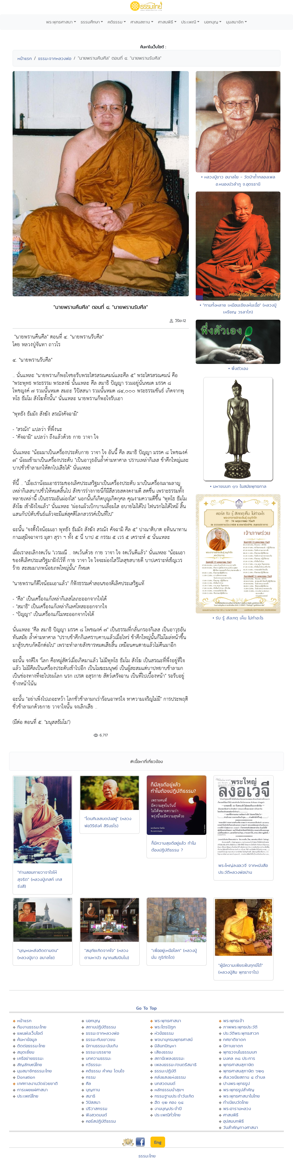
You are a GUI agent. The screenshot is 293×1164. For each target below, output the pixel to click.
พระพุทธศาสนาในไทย (241, 1096)
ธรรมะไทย (147, 1156)
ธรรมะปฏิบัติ (165, 1071)
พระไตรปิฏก (165, 1027)
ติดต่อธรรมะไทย (31, 1046)
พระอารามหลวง (237, 1108)
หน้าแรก (24, 58)
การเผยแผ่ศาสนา (32, 1090)
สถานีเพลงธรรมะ (170, 1058)
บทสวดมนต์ (165, 1083)
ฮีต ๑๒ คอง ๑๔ (169, 1102)
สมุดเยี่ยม (25, 1052)
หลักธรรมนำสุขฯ (169, 1090)
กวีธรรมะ (94, 1065)
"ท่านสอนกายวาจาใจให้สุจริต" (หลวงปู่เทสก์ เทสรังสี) (39, 879)
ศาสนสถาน (140, 22)
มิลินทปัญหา (165, 1046)
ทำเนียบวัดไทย (235, 1102)
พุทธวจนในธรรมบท (240, 1052)
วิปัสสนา (93, 1102)
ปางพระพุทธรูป (236, 1083)
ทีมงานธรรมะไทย (31, 1027)
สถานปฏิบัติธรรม (101, 1027)
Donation (26, 1077)
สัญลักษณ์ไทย (29, 1065)
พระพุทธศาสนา (59, 22)
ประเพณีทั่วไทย (168, 1115)
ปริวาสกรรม (96, 1108)
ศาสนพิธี (165, 22)
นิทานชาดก (233, 1046)
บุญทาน (93, 1090)
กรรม (91, 1077)
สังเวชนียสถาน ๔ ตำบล (244, 1077)
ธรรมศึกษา (90, 22)
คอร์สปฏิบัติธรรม (101, 1121)
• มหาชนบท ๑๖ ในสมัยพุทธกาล (238, 486)
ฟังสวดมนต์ (96, 1115)
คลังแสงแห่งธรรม (170, 1077)
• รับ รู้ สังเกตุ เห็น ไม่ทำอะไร (238, 618)
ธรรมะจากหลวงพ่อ (54, 58)
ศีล (88, 1083)
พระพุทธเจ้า (233, 1021)
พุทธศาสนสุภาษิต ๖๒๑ (243, 1071)
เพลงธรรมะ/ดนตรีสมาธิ (176, 1065)
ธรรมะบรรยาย (98, 1052)
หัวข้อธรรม (164, 1033)
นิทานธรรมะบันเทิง (102, 1046)
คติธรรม (115, 22)
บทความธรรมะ (98, 1058)
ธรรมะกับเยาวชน (100, 1039)
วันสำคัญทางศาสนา (240, 1127)
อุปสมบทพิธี (233, 1121)
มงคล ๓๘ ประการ (239, 1058)
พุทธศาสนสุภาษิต (238, 1065)
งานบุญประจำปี (168, 1108)
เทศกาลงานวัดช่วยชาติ (37, 1083)
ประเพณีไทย (27, 1096)
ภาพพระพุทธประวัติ (240, 1027)
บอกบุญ (211, 22)
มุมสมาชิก (234, 22)
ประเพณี (188, 22)
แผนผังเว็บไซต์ (30, 1033)
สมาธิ (90, 1096)
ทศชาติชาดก (234, 1039)
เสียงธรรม (164, 1052)
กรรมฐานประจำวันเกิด (174, 1096)
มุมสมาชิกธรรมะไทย (34, 1071)
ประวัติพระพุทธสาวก (241, 1033)
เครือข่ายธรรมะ (30, 1058)
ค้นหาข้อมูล (27, 1039)
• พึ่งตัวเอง (238, 368)
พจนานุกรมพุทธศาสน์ (174, 1039)
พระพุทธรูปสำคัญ (238, 1090)
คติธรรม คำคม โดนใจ (105, 1071)
